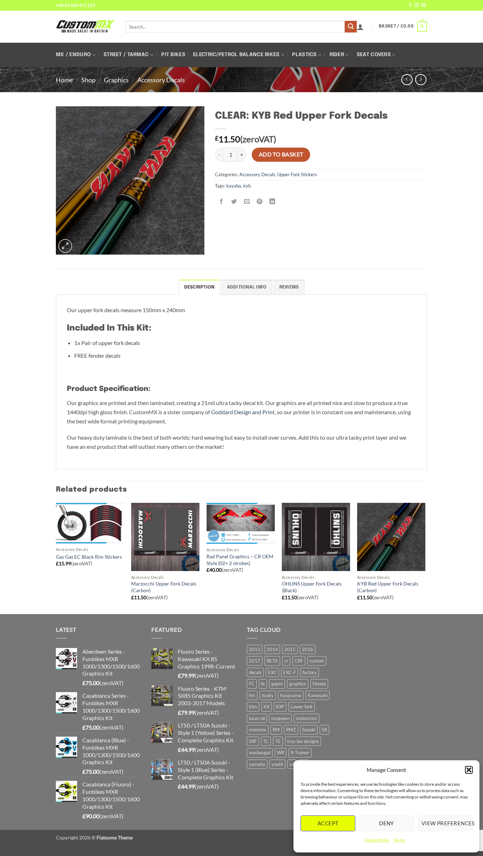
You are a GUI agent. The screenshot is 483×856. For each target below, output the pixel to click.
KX (266, 706)
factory (309, 672)
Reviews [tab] (289, 287)
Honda (319, 683)
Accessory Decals (161, 80)
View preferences (446, 823)
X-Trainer (300, 752)
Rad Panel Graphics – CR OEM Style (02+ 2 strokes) (239, 559)
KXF (280, 706)
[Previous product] (420, 79)
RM (276, 729)
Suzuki (308, 729)
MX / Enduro (73, 54)
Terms (399, 840)
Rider (337, 54)
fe (263, 683)
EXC (272, 672)
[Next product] (406, 79)
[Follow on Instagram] (417, 5)
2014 (272, 649)
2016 (307, 649)
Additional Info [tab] (247, 287)
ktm (253, 706)
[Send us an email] (423, 5)
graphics (297, 683)
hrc (252, 695)
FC (252, 683)
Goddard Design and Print (243, 412)
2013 (254, 649)
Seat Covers (374, 54)
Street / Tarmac (126, 54)
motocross (306, 718)
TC (266, 741)
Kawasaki (317, 695)
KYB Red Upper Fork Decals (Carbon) (387, 587)
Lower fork (302, 706)
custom (316, 661)
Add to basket (281, 154)
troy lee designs (303, 741)
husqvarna (290, 695)
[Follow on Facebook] (410, 5)
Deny (386, 823)
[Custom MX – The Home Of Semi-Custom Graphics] (85, 26)
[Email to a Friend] (247, 201)
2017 (254, 661)
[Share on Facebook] (221, 201)
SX (324, 729)
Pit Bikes (173, 54)
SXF (253, 741)
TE (278, 741)
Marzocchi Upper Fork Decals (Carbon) (163, 587)
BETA (272, 661)
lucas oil (257, 718)
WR (280, 752)
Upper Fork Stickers (297, 174)
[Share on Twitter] (234, 201)
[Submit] (351, 27)
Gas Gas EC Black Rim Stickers (89, 557)
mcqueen (280, 718)
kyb (247, 186)
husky (268, 695)
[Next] (425, 557)
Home (64, 80)
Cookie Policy (377, 840)
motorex (257, 729)
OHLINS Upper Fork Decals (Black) (312, 587)
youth (277, 764)
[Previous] (56, 557)
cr (286, 661)
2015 (290, 649)
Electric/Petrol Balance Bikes (236, 54)
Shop (88, 80)
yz (292, 764)
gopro (277, 683)
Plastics (304, 54)
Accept (328, 823)
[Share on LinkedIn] (272, 201)
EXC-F (289, 672)
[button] (468, 769)
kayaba (233, 186)
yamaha (257, 764)
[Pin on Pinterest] (260, 201)
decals (255, 672)
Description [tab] (199, 287)
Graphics (116, 80)
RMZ (291, 729)
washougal (259, 752)
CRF (299, 661)
